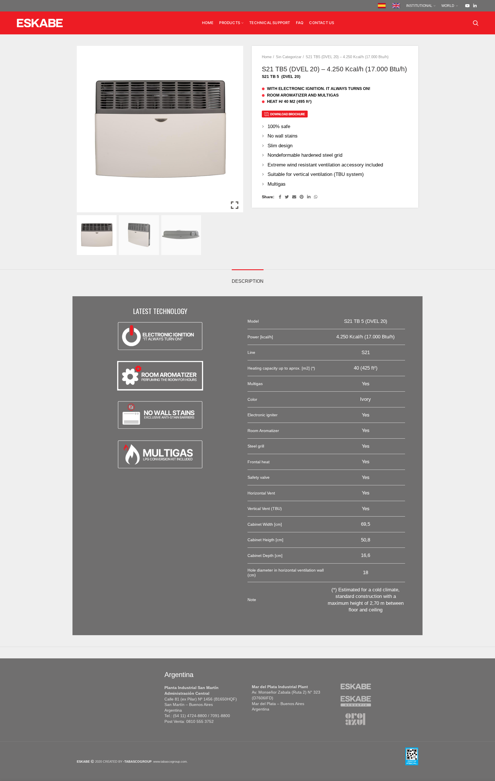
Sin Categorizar (288, 57)
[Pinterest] (301, 197)
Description (248, 281)
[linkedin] (475, 5)
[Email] (294, 197)
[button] (234, 131)
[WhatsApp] (315, 197)
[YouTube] (467, 5)
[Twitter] (286, 197)
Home (267, 57)
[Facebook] (280, 197)
